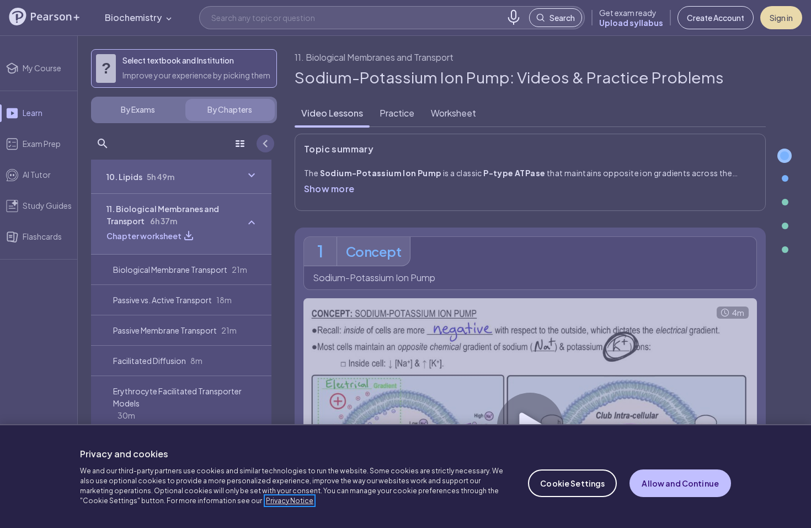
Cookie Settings (572, 483)
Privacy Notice (289, 501)
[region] (405, 476)
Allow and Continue (680, 483)
